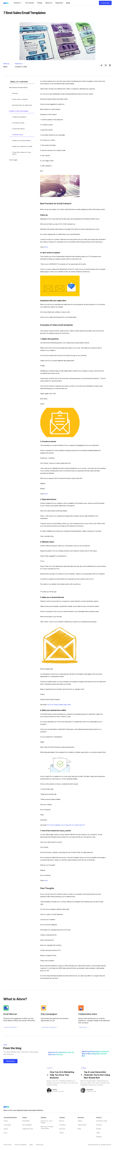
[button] (18, 3)
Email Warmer (26, 1121)
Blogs (68, 3)
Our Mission (62, 1125)
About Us (48, 3)
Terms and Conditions (20, 1144)
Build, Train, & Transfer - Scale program (47, 1127)
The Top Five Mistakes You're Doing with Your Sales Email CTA (66, 825)
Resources (59, 3)
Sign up (6, 1128)
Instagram (99, 1136)
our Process (29, 3)
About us (61, 1121)
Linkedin (98, 1128)
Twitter (98, 1132)
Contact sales (105, 3)
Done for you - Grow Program (46, 1121)
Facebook (99, 1125)
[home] (6, 3)
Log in (5, 1132)
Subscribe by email (101, 1121)
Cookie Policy (39, 1144)
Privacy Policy (8, 1144)
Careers (61, 1132)
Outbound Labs (82, 1125)
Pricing (39, 3)
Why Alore (62, 1128)
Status (31, 1144)
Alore (46, 247)
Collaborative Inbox (27, 1128)
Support (80, 1121)
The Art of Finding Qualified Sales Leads (59, 704)
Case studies (7, 1125)
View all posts (10, 1061)
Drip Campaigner (27, 1125)
